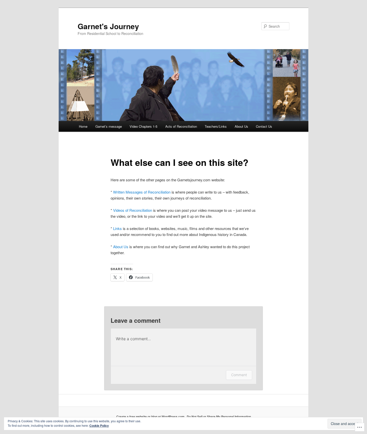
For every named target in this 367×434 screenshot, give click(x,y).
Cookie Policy (99, 425)
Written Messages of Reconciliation (142, 192)
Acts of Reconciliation (181, 126)
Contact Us (264, 126)
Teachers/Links (216, 126)
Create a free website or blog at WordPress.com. (150, 416)
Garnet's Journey (108, 26)
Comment (239, 375)
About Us (241, 126)
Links (117, 228)
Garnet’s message (108, 126)
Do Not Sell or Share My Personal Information (219, 416)
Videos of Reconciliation (132, 210)
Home (83, 126)
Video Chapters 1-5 (143, 126)
